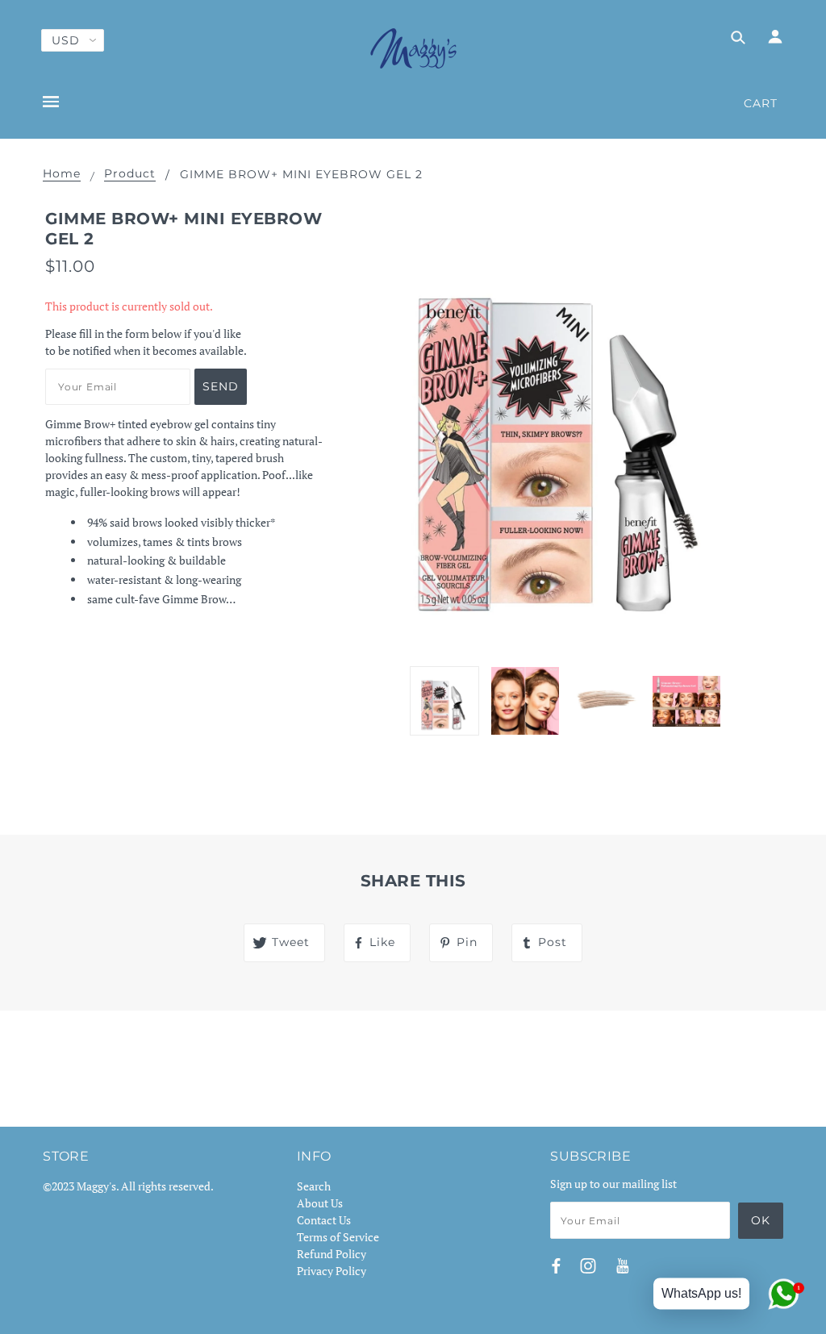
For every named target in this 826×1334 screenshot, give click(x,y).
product (130, 174)
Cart (761, 103)
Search (314, 1186)
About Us (320, 1203)
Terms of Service (338, 1236)
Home (62, 174)
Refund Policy (331, 1253)
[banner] (413, 48)
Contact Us (324, 1220)
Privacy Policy (331, 1270)
